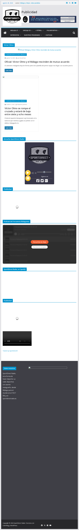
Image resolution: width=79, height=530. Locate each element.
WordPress (13, 525)
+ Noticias (48, 35)
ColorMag (6, 525)
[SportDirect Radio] (5, 32)
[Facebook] (37, 181)
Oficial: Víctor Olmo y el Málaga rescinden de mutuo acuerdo (37, 61)
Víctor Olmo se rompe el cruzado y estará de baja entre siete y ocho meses (18, 111)
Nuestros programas (32, 35)
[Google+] (46, 181)
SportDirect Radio (19, 523)
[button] (19, 30)
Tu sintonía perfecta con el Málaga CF (15, 54)
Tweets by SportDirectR (10, 351)
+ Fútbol (38, 30)
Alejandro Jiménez (22, 104)
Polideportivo (52, 30)
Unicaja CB (26, 30)
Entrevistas (14, 35)
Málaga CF (14, 30)
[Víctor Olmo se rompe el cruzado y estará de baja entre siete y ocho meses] (21, 87)
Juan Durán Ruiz (21, 58)
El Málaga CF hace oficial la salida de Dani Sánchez (36, 3)
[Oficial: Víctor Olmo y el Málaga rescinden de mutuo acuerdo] (39, 50)
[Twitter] (42, 181)
